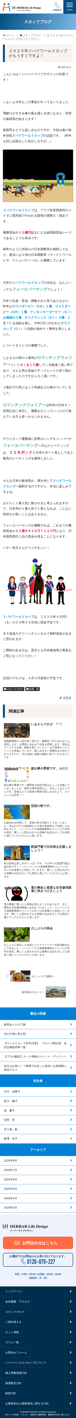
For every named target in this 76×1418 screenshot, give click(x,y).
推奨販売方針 (13, 1383)
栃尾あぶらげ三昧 (15, 1024)
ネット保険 (12, 1332)
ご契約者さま (13, 1321)
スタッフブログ (14, 689)
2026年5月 (10, 1188)
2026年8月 (10, 1160)
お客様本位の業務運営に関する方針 (27, 1403)
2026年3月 (10, 1207)
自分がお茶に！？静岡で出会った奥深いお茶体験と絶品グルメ (35, 1067)
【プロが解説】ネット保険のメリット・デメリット (35, 1056)
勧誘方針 (10, 1393)
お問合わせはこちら (39, 1243)
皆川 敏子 (11, 1101)
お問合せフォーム (16, 1352)
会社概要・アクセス (17, 1301)
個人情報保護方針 (16, 1372)
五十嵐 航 (11, 1129)
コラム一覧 (12, 1342)
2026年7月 (10, 1170)
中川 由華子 (12, 1091)
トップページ (13, 1291)
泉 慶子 (9, 1110)
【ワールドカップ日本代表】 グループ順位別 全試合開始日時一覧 (35, 1045)
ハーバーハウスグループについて (25, 1362)
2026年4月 (10, 1198)
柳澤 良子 (11, 1138)
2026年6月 (10, 1179)
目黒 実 (34, 689)
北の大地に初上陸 (15, 1033)
